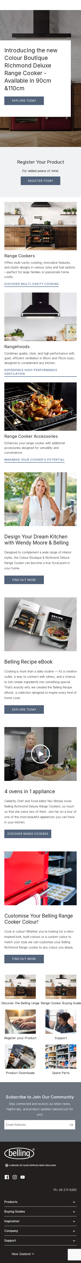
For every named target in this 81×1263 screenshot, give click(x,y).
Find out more (24, 580)
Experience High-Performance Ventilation (30, 372)
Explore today (24, 100)
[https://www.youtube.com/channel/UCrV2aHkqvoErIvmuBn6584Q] (22, 1177)
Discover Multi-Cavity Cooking (31, 284)
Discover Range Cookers (27, 833)
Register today (40, 181)
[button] (40, 1203)
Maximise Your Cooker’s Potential (34, 459)
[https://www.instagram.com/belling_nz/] (14, 1177)
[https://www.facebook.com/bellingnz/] (6, 1177)
